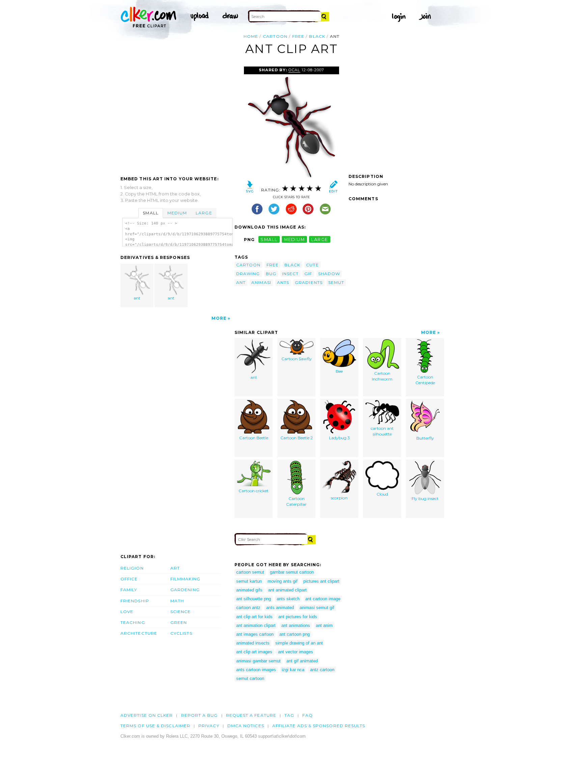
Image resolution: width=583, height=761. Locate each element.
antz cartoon (322, 669)
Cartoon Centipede (425, 379)
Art (175, 568)
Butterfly (425, 438)
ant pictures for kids (297, 616)
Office (129, 578)
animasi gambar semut (258, 660)
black (317, 36)
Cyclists (181, 633)
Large (204, 212)
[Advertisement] (177, 117)
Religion (132, 568)
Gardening (185, 589)
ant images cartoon (255, 634)
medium (294, 239)
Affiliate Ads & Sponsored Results (318, 725)
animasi (261, 282)
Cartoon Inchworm (382, 376)
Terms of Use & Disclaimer (155, 725)
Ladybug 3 (339, 437)
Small (150, 212)
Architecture (138, 633)
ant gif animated (302, 660)
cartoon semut (250, 572)
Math (177, 600)
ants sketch (288, 598)
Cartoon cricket (254, 490)
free (298, 36)
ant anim (324, 625)
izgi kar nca (293, 669)
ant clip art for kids (254, 616)
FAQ (307, 715)
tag (289, 715)
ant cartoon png (294, 634)
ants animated (280, 607)
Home (251, 36)
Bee (339, 371)
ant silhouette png (253, 598)
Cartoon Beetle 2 (296, 437)
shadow (329, 273)
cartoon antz (248, 607)
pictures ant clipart (321, 581)
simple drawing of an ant (299, 643)
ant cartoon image (322, 598)
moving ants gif (283, 581)
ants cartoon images (256, 669)
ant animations (295, 625)
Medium (177, 212)
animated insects (253, 643)
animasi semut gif (317, 607)
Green (178, 622)
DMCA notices (245, 725)
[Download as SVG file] (250, 188)
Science (180, 611)
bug (271, 273)
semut (336, 282)
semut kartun (249, 581)
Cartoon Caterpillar (296, 501)
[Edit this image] (333, 188)
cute (312, 264)
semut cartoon (250, 678)
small (268, 239)
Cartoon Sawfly (296, 358)
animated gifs (249, 590)
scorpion (339, 497)
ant (137, 297)
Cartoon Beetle (253, 437)
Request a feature (251, 715)
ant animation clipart (256, 625)
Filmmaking (185, 578)
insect (290, 273)
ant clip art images (254, 651)
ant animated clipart (287, 590)
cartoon (275, 36)
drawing (248, 273)
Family (128, 589)
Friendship (134, 600)
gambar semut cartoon (292, 572)
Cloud (382, 494)
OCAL (294, 70)
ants (283, 282)
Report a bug (199, 715)
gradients (309, 282)
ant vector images (295, 651)
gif (308, 273)
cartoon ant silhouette (382, 431)
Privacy (208, 725)
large (319, 239)
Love (126, 611)
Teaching (132, 622)
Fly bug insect (425, 498)
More (219, 318)
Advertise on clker (146, 715)
